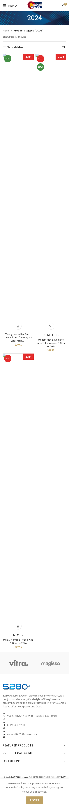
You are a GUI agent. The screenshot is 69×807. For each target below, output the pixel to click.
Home (6, 30)
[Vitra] (18, 663)
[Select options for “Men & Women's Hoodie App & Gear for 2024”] (18, 626)
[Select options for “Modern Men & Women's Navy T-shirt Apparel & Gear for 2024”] (51, 326)
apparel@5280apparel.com (22, 734)
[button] (18, 326)
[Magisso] (50, 663)
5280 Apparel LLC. (19, 777)
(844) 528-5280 (16, 724)
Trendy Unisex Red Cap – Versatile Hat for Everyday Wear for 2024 (18, 337)
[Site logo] (34, 5)
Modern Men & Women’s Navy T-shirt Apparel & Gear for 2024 (51, 343)
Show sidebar (15, 47)
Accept (34, 800)
